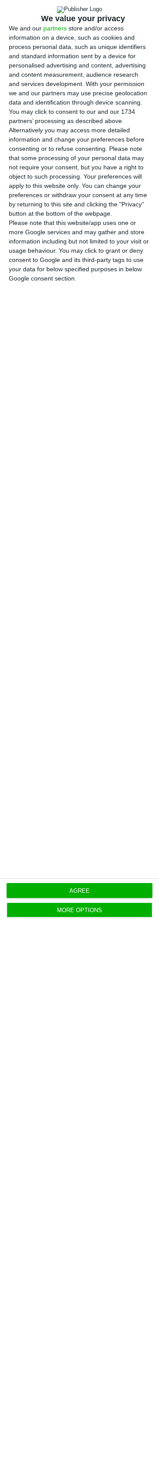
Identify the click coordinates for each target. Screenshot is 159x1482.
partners (55, 28)
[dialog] (79, 741)
